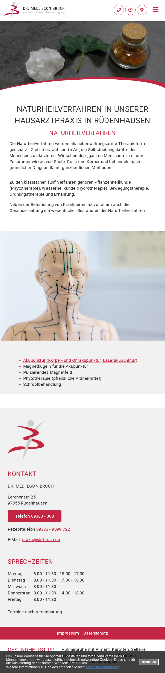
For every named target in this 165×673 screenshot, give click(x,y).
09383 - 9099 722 (53, 529)
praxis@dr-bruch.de (41, 539)
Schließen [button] (149, 662)
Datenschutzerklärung (103, 667)
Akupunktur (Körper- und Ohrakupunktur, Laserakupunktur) (80, 360)
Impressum (68, 633)
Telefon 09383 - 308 (34, 516)
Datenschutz (95, 633)
